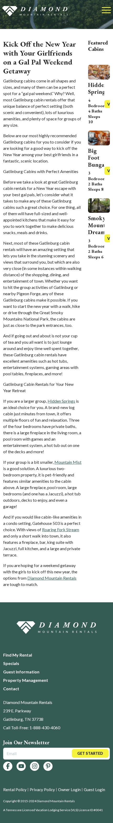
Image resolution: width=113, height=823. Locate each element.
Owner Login (69, 789)
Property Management (25, 680)
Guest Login (94, 789)
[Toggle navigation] (106, 10)
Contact (11, 688)
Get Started (90, 753)
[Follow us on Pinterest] (48, 766)
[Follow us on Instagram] (34, 766)
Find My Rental (17, 654)
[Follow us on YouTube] (21, 766)
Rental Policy (15, 789)
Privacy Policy (42, 789)
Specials (11, 663)
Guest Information (21, 671)
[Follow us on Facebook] (7, 766)
